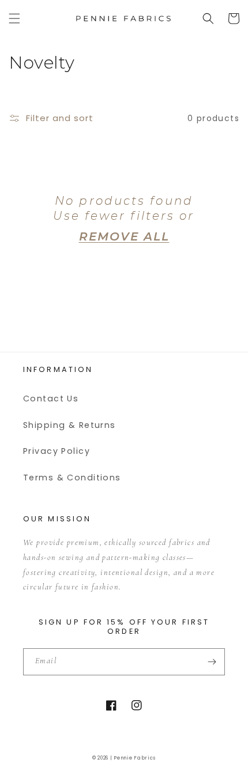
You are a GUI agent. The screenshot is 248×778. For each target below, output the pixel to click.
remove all (124, 236)
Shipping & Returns (69, 425)
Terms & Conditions (72, 477)
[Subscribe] (211, 661)
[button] (14, 18)
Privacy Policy (56, 451)
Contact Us (50, 398)
